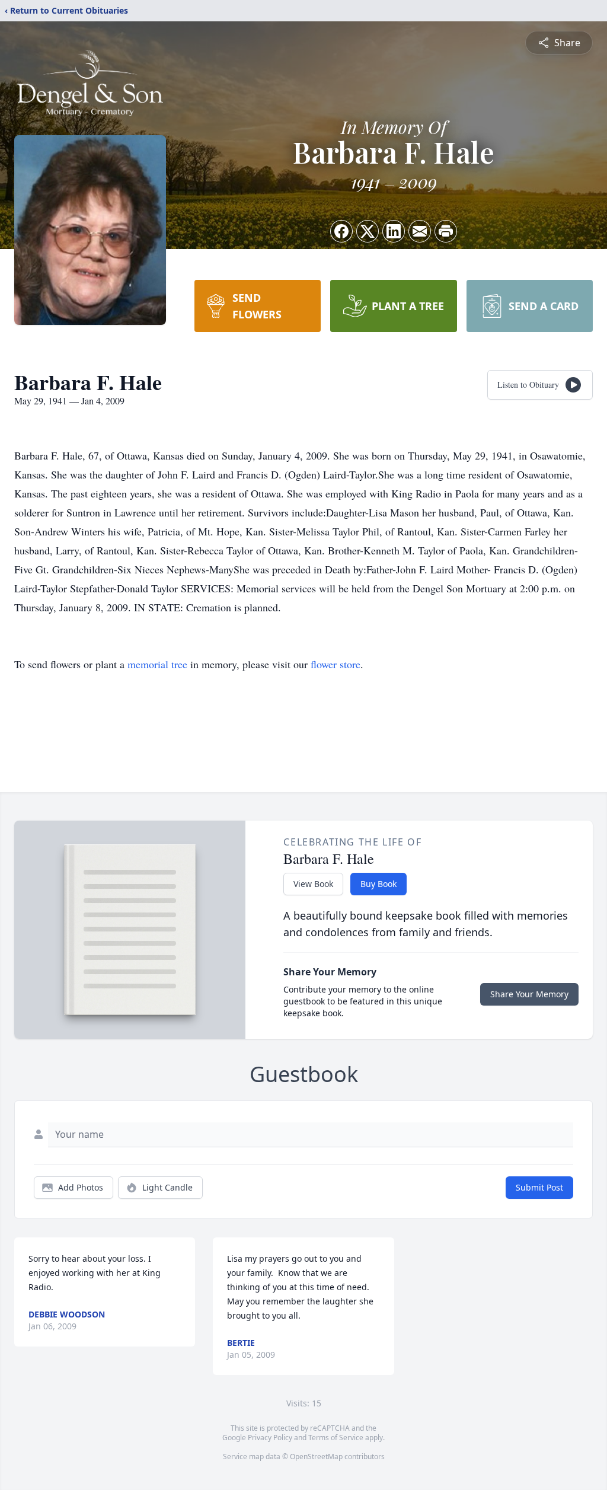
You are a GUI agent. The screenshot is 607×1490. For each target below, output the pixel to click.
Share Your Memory (529, 994)
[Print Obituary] (445, 231)
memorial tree (157, 664)
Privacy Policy (270, 1437)
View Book (313, 883)
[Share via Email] (419, 231)
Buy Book (378, 883)
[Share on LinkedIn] (393, 231)
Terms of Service (335, 1437)
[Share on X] (367, 231)
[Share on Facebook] (341, 231)
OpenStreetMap (316, 1456)
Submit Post (539, 1187)
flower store (335, 664)
